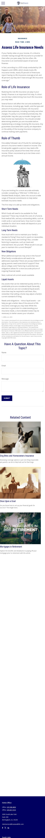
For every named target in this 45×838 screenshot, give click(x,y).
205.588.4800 (11, 807)
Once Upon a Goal (8, 501)
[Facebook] (2, 828)
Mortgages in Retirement (11, 546)
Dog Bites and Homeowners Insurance (17, 455)
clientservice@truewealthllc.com (13, 824)
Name (4, 352)
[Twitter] (5, 828)
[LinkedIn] (8, 828)
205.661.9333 (11, 810)
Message (5, 379)
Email (4, 365)
